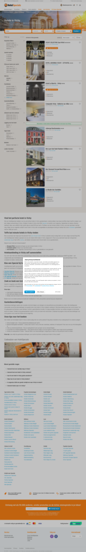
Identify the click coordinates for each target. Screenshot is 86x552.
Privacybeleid (29, 285)
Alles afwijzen (40, 292)
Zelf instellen (57, 291)
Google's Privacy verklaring (48, 285)
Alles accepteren (30, 292)
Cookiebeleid (37, 285)
